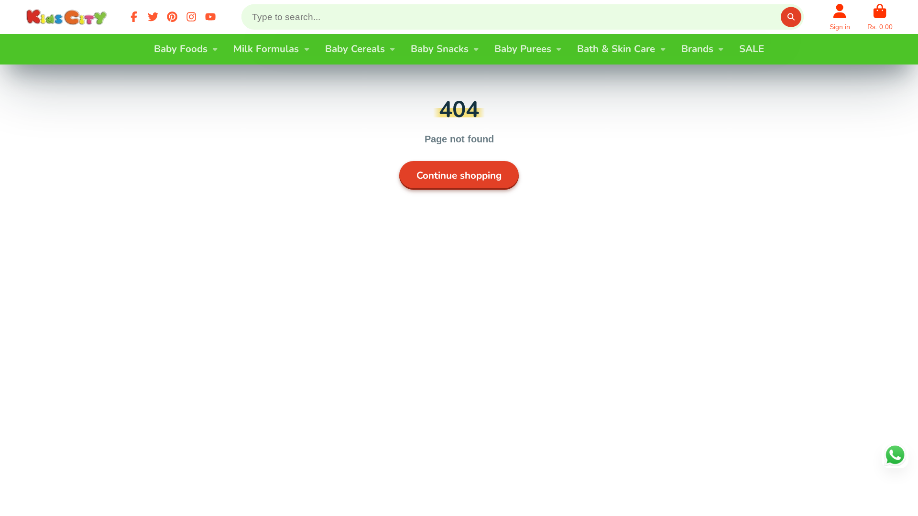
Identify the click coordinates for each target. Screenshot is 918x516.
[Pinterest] (172, 16)
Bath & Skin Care (616, 48)
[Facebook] (134, 16)
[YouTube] (210, 16)
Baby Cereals (355, 48)
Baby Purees (522, 48)
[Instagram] (191, 16)
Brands (697, 48)
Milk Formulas (266, 48)
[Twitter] (153, 16)
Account (840, 17)
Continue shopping (459, 175)
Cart (880, 17)
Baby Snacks (440, 48)
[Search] (791, 17)
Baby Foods (181, 48)
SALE (751, 48)
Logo (68, 17)
